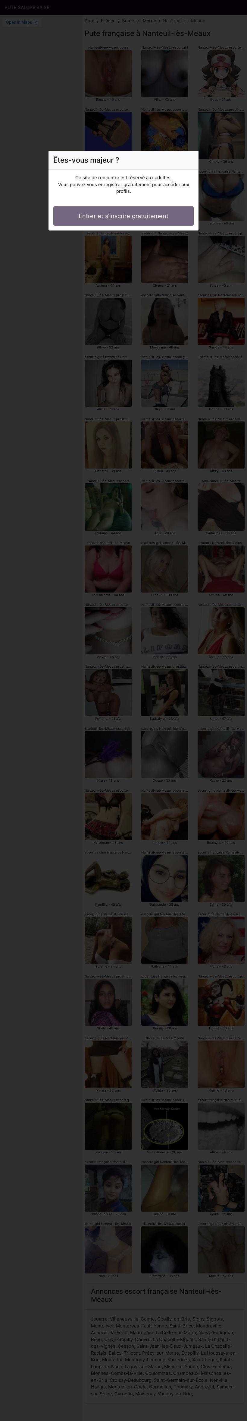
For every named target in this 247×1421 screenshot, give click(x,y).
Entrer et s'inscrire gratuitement (123, 216)
